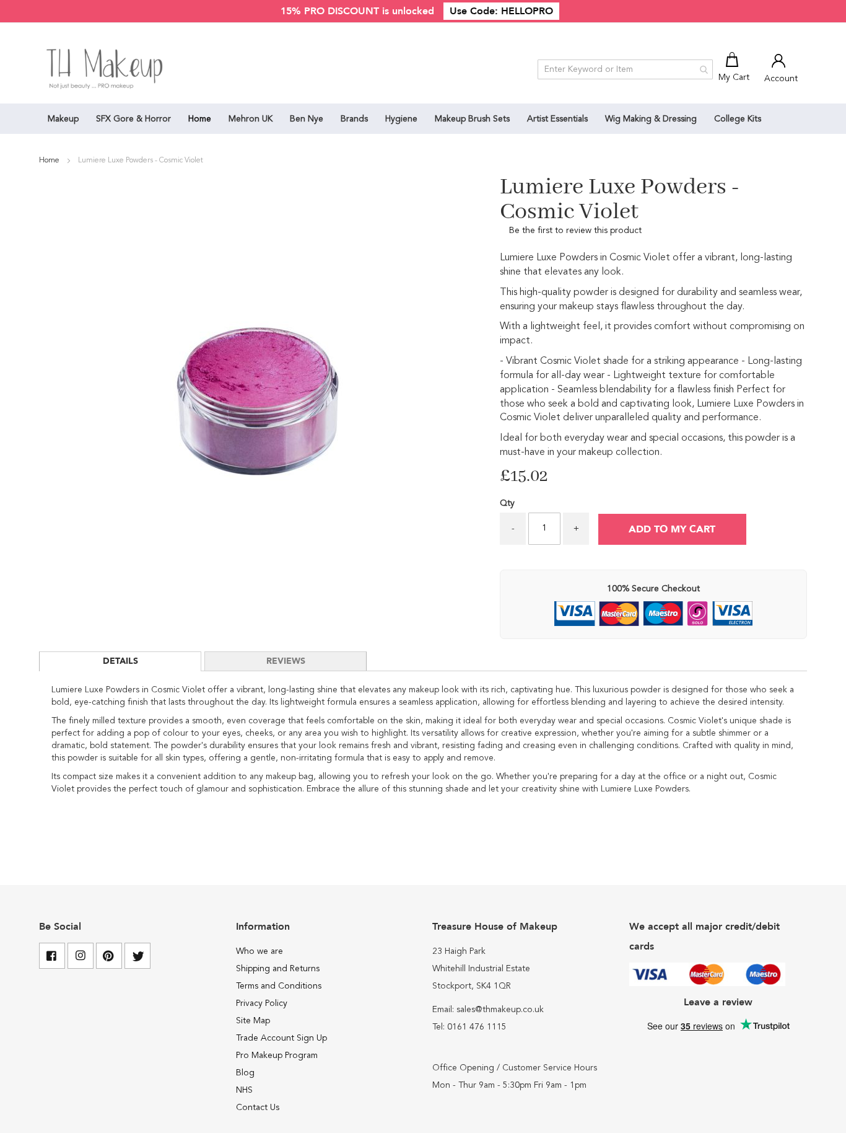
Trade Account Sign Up (281, 1038)
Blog (245, 1073)
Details (120, 661)
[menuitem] (63, 119)
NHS (244, 1090)
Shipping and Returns (278, 968)
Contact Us (257, 1107)
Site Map (253, 1020)
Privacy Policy (261, 1003)
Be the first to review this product (575, 230)
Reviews (285, 661)
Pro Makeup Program (277, 1055)
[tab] (120, 661)
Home (50, 160)
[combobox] (625, 69)
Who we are (259, 951)
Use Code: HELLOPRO (501, 11)
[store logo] (105, 69)
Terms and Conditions (278, 986)
